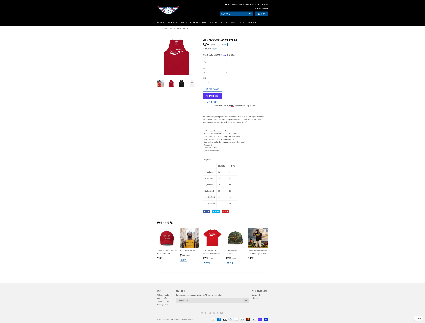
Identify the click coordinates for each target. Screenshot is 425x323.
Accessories (237, 23)
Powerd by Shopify (187, 319)
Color (204, 58)
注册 (246, 300)
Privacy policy (162, 305)
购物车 (263, 14)
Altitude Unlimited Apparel (193, 23)
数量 (204, 78)
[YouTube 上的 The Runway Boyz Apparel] (221, 313)
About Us (252, 23)
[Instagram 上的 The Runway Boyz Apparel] (214, 313)
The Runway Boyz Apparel (170, 319)
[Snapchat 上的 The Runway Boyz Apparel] (218, 313)
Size (204, 68)
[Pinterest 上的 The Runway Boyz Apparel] (210, 313)
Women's (172, 23)
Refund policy (162, 298)
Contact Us (256, 295)
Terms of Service (163, 302)
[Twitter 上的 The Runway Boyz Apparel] (202, 313)
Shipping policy (163, 295)
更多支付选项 (212, 102)
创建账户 (265, 8)
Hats (223, 23)
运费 (215, 49)
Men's (160, 23)
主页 (158, 28)
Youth (213, 23)
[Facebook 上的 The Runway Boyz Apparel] (206, 313)
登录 (256, 8)
